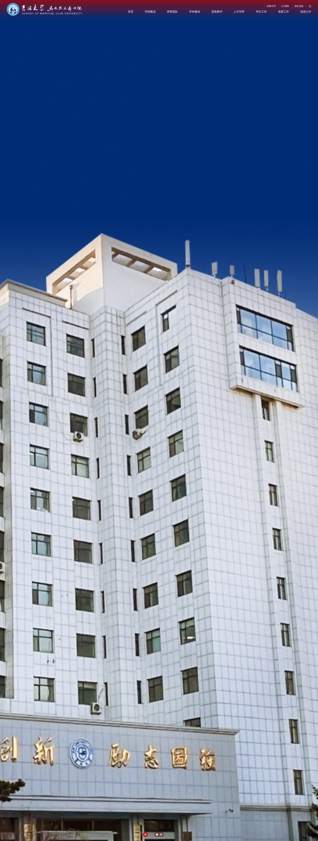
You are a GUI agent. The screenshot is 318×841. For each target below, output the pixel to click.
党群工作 (283, 12)
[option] (159, 420)
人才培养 (239, 12)
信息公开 (305, 12)
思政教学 (216, 12)
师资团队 (172, 12)
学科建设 (194, 12)
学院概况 (150, 12)
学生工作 (261, 12)
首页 (130, 12)
